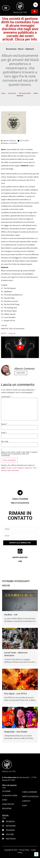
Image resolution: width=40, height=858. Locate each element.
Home (3, 93)
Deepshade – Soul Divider (15, 731)
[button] (5, 7)
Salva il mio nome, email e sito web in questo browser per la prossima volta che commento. (19, 453)
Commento (6, 397)
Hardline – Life (10, 614)
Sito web (4, 441)
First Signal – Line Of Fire (15, 693)
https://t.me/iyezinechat (20, 503)
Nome (4, 424)
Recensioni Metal (25, 93)
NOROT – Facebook (8, 333)
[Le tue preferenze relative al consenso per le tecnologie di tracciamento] (36, 854)
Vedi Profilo (21, 373)
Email (4, 433)
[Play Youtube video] (20, 347)
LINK (20, 561)
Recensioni (12, 93)
